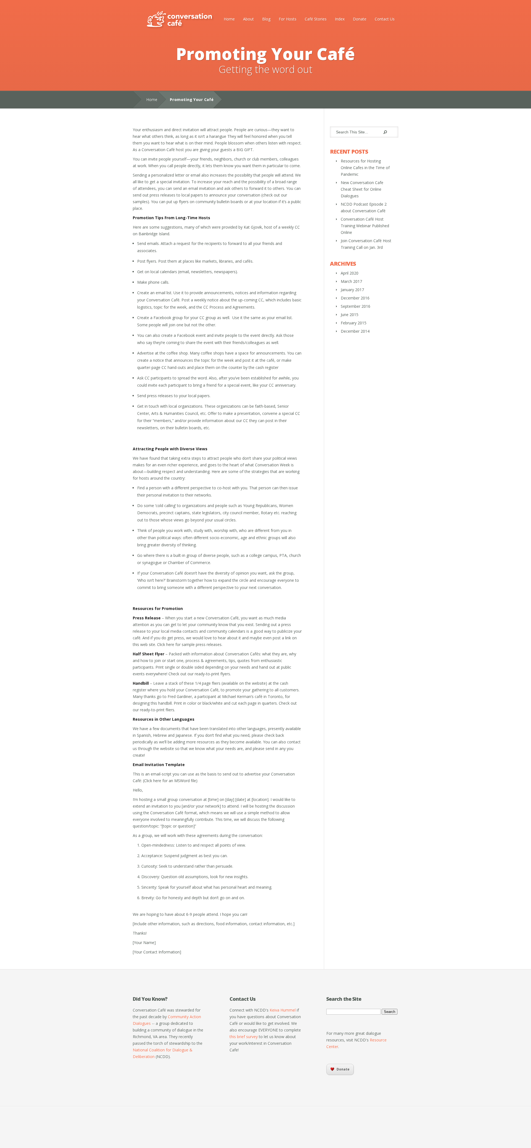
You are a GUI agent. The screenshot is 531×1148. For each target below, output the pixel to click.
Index (340, 19)
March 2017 (351, 281)
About (248, 19)
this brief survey (244, 1036)
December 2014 (355, 331)
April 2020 (349, 273)
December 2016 (355, 298)
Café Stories (316, 19)
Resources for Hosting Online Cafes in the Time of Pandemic (365, 167)
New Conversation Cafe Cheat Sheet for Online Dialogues (362, 189)
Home (229, 19)
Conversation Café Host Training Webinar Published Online (365, 225)
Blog (266, 19)
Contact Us (385, 19)
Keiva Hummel (283, 1010)
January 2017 (352, 289)
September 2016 (355, 306)
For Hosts (287, 19)
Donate (359, 19)
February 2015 (353, 322)
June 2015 (349, 314)
